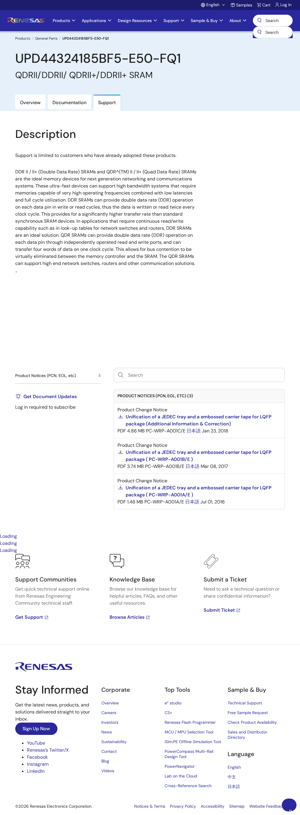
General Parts (46, 38)
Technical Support (245, 703)
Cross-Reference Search (188, 785)
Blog (105, 761)
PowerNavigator (180, 766)
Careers (108, 712)
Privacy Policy (183, 806)
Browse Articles (127, 617)
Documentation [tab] (69, 102)
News (106, 732)
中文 (232, 777)
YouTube (36, 743)
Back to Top (292, 810)
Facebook (37, 757)
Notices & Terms (149, 806)
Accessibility (212, 806)
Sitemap (237, 806)
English (234, 767)
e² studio (173, 703)
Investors (109, 722)
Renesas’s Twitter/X (48, 750)
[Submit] (259, 32)
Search (273, 20)
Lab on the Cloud (181, 776)
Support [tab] (107, 102)
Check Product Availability (252, 722)
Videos (107, 770)
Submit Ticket (219, 610)
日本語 (234, 786)
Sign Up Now (36, 729)
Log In (286, 4)
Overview (110, 703)
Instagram (38, 764)
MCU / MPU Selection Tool (189, 732)
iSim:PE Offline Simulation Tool (193, 741)
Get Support (29, 617)
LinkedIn (36, 771)
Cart (266, 5)
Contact (109, 751)
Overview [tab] (30, 102)
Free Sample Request (248, 712)
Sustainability (114, 741)
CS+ (168, 712)
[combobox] (273, 32)
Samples (244, 5)
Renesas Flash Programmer (190, 722)
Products (22, 38)
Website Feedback (267, 806)
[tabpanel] (150, 599)
